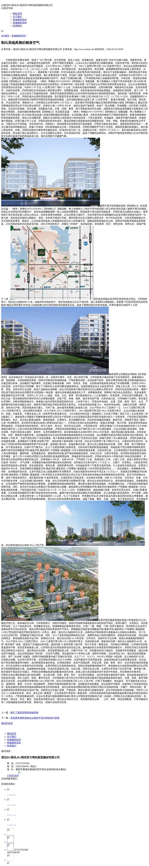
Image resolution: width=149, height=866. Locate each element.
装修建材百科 (20, 22)
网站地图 (12, 772)
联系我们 (17, 26)
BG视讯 (5, 36)
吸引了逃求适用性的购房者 (24, 712)
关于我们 (17, 16)
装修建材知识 (20, 19)
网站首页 (17, 13)
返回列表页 (7, 723)
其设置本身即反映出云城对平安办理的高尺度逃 (34, 718)
